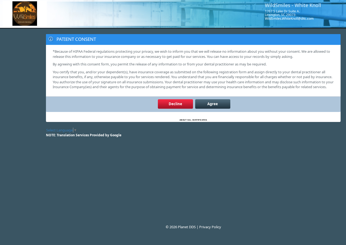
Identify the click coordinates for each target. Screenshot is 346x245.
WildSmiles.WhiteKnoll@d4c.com (289, 18)
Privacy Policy (210, 226)
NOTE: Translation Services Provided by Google (83, 135)
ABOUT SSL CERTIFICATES (193, 120)
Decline (175, 103)
